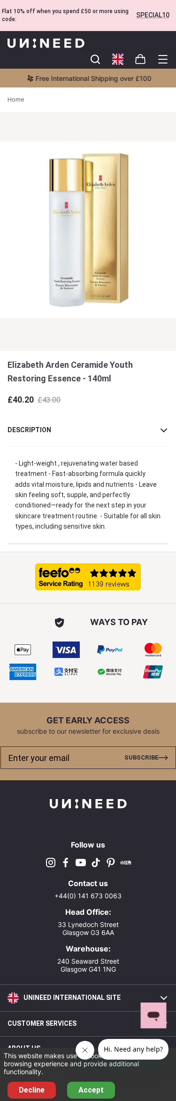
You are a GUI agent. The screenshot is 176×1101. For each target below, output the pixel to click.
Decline (32, 1089)
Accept (91, 1089)
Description (29, 430)
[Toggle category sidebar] (162, 59)
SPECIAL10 (152, 15)
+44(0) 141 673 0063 (88, 896)
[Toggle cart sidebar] (95, 59)
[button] (117, 59)
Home (16, 99)
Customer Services (42, 1023)
